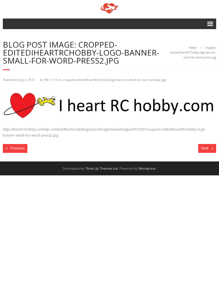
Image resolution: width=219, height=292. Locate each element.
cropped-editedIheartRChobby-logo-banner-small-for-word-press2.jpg (114, 80)
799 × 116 (50, 80)
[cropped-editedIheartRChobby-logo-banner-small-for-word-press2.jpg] (109, 103)
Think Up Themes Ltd (101, 168)
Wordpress (147, 168)
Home (192, 48)
